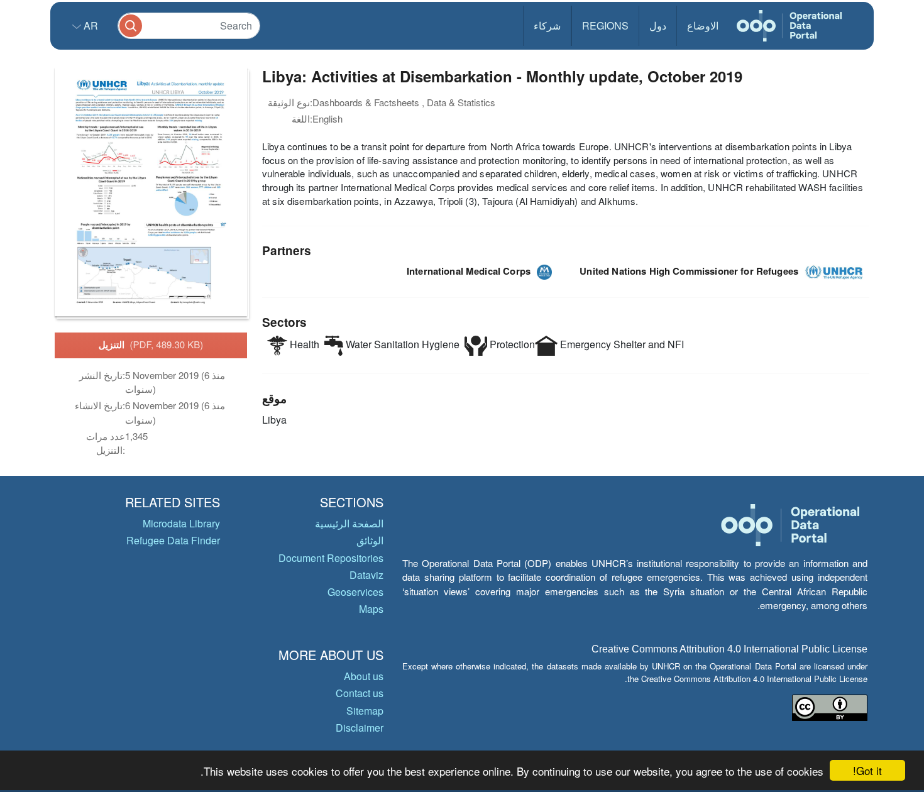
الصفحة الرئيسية (349, 523)
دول (657, 25)
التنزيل (151, 344)
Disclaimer (359, 727)
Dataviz (366, 575)
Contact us (359, 693)
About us (363, 676)
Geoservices (355, 592)
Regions (605, 25)
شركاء (547, 25)
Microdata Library (181, 523)
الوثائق (369, 540)
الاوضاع (702, 25)
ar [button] (89, 25)
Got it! (867, 770)
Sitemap (364, 710)
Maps (371, 609)
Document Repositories (330, 558)
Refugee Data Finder (173, 540)
